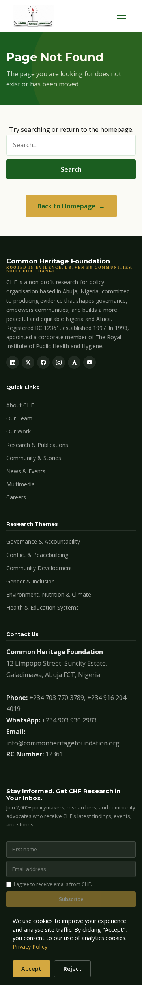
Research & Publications (37, 444)
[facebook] (43, 362)
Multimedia (20, 484)
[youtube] (89, 362)
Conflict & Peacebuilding (37, 555)
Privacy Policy (30, 946)
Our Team (19, 418)
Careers (16, 497)
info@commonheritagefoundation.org (63, 743)
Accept (31, 968)
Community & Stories (33, 458)
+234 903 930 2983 (69, 720)
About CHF (20, 405)
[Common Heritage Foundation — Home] (33, 16)
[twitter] (28, 362)
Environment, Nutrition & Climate (48, 594)
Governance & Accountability (43, 541)
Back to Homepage (66, 206)
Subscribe (71, 898)
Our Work (18, 431)
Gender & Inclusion (30, 581)
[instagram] (58, 362)
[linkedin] (12, 362)
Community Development (39, 568)
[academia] (74, 362)
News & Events (25, 471)
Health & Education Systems (42, 607)
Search (71, 169)
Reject (73, 968)
